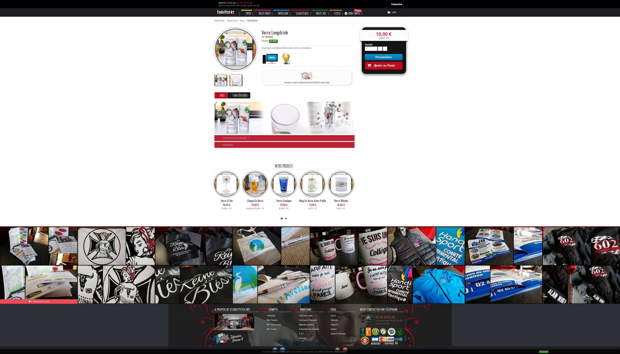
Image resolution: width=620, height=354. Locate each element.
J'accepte (544, 352)
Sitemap (302, 338)
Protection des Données (309, 328)
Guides (333, 328)
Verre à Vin (227, 200)
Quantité (368, 44)
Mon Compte (272, 319)
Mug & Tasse (232, 20)
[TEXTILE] (340, 10)
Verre (242, 20)
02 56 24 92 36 (245, 2)
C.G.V (301, 333)
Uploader (334, 319)
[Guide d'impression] (286, 58)
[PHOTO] (247, 10)
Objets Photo (219, 20)
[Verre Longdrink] (221, 80)
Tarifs (333, 315)
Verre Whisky (341, 200)
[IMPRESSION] (283, 10)
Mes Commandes (274, 324)
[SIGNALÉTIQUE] (303, 10)
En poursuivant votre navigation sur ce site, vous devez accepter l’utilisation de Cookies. (303, 351)
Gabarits (335, 324)
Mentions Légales (306, 324)
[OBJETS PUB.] (323, 10)
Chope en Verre (255, 200)
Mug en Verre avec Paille (312, 200)
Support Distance (338, 333)
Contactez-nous (305, 315)
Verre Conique (283, 200)
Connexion (396, 4)
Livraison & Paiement (307, 319)
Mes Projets (271, 328)
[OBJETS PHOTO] (264, 10)
